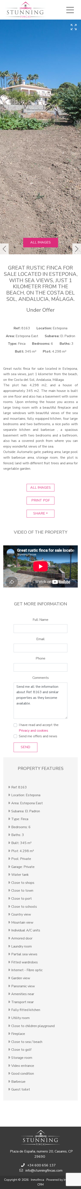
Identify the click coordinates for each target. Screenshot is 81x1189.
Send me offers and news (38, 736)
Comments (40, 677)
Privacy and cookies (33, 730)
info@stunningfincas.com (43, 1170)
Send (25, 747)
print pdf (40, 500)
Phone (40, 658)
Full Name (40, 619)
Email (40, 639)
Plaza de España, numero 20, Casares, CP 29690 (41, 1154)
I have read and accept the (39, 728)
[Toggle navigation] (70, 10)
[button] (4, 248)
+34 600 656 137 (41, 1165)
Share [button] (39, 513)
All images (40, 242)
